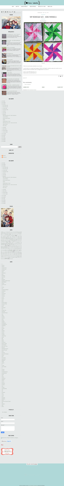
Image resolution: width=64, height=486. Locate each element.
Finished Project (4, 241)
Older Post (60, 87)
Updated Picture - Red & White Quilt (13, 79)
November (5, 106)
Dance (19, 237)
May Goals (5, 125)
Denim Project (8, 238)
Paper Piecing (4, 350)
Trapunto (5, 256)
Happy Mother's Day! (6, 121)
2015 (3, 102)
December (5, 105)
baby (3, 271)
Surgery (6, 255)
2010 (3, 138)
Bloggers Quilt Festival (15, 234)
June (4, 112)
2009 (3, 139)
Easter (3, 305)
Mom (11, 245)
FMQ (13, 241)
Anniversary (4, 269)
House (7, 244)
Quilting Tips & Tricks (42, 6)
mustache (3, 342)
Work (11, 258)
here (44, 69)
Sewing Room (4, 373)
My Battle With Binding (11, 47)
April (4, 127)
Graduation (18, 242)
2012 (3, 135)
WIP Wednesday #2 (10, 53)
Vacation (18, 256)
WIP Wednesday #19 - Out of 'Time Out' (13, 34)
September (5, 109)
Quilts (11, 250)
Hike (19, 243)
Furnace (20, 241)
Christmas (3, 237)
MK (6, 245)
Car (20, 235)
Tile (19, 255)
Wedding (2, 257)
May (4, 114)
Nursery (3, 347)
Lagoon (15, 244)
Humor (12, 244)
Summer (2, 255)
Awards (2, 233)
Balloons (3, 275)
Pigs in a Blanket (10, 59)
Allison (4, 155)
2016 (3, 101)
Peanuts (3, 352)
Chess (18, 236)
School (3, 369)
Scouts (3, 370)
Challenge (13, 236)
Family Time (12, 239)
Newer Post (26, 87)
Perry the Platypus (5, 353)
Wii (19, 257)
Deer (3, 301)
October (4, 108)
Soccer (19, 254)
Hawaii (16, 243)
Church (8, 237)
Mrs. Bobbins (4, 412)
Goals (7, 242)
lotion (3, 337)
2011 (3, 136)
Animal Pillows (5, 116)
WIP (6, 258)
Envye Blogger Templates (32, 485)
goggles (13, 242)
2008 (3, 141)
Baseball (19, 233)
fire (10, 241)
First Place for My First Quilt (12, 91)
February (4, 130)
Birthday (7, 234)
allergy (3, 266)
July (4, 111)
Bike (3, 234)
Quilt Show (4, 359)
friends (17, 241)
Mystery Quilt (4, 343)
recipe (3, 365)
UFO (14, 256)
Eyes (3, 306)
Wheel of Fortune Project (13, 257)
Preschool (16, 249)
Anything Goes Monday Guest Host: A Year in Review (14, 66)
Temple (12, 255)
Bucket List (10, 235)
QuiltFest (5, 250)
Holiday (2, 244)
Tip (1, 256)
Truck (11, 256)
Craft (3, 297)
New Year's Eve (4, 346)
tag (9, 255)
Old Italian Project (5, 348)
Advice (3, 265)
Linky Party (20, 244)
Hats (13, 243)
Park (3, 351)
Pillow (3, 355)
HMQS (41, 68)
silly (19, 253)
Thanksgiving (16, 255)
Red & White (4, 366)
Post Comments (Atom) (32, 89)
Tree (8, 256)
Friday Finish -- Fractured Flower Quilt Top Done (13, 41)
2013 (3, 133)
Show (3, 374)
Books (5, 235)
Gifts (3, 242)
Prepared (4, 157)
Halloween (9, 243)
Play (2, 356)
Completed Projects (24, 6)
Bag (2, 274)
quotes (17, 250)
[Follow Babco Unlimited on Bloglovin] (6, 441)
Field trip (3, 311)
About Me (17, 6)
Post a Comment (28, 84)
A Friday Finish (9, 72)
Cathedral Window (6, 236)
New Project (4, 344)
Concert (3, 296)
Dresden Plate (4, 303)
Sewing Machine (5, 371)
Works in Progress (33, 6)
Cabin (18, 235)
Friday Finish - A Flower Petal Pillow (13, 85)
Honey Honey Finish (6, 118)
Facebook (3, 307)
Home (13, 6)
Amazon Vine (4, 267)
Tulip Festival (5, 124)
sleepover (3, 378)
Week (6, 257)
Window (2, 258)
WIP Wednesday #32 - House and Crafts (10, 122)
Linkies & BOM (50, 6)
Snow (15, 254)
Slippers (3, 379)
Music (14, 245)
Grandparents (3, 243)
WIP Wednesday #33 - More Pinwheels (9, 115)
